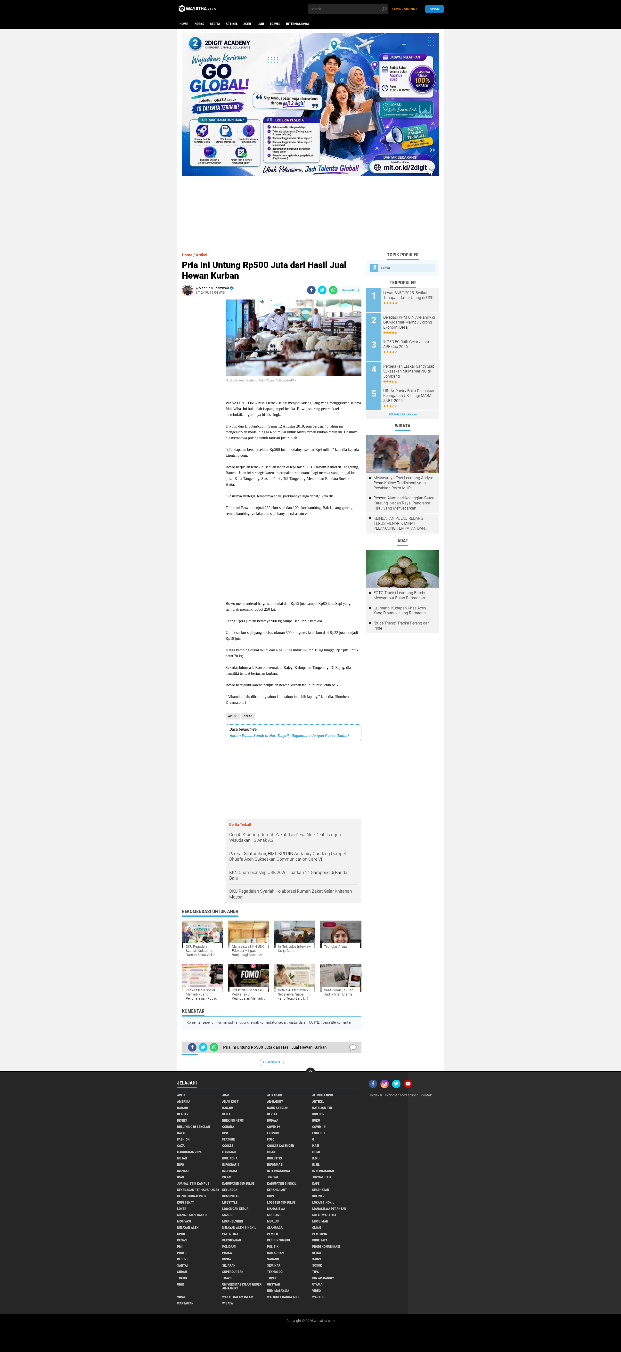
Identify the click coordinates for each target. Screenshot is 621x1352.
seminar (273, 1265)
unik (180, 1284)
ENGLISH (318, 1133)
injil (316, 1164)
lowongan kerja (235, 1209)
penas (182, 1240)
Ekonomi (273, 1133)
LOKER (181, 1209)
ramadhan (275, 1253)
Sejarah (229, 1265)
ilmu (260, 24)
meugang (274, 1215)
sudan (182, 1272)
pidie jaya (319, 1240)
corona (228, 1127)
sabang (273, 1259)
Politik (272, 1246)
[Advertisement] (310, 210)
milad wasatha (324, 1215)
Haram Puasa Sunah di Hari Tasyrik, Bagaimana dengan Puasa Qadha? (289, 735)
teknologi (275, 1272)
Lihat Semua (271, 1062)
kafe (315, 1183)
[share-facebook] (311, 290)
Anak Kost (230, 1101)
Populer (434, 8)
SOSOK (317, 1265)
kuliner (318, 1196)
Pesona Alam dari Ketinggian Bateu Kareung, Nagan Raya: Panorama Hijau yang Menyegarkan (404, 503)
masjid (227, 1215)
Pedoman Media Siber (401, 1095)
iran (180, 1177)
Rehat (317, 1253)
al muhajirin (322, 1095)
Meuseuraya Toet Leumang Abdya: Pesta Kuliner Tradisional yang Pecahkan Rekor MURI (403, 483)
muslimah (320, 1221)
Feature (228, 1139)
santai (182, 1265)
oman (316, 1228)
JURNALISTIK (321, 1177)
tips (315, 1272)
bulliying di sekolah (193, 1127)
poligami (229, 1246)
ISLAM (226, 1177)
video (316, 1291)
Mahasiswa (276, 1209)
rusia (226, 1259)
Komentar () (350, 290)
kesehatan (320, 1190)
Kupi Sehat (185, 1202)
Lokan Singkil (323, 1202)
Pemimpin (319, 1234)
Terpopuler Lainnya (403, 414)
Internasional (298, 24)
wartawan (185, 1303)
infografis (230, 1164)
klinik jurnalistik (192, 1196)
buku (316, 1120)
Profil (182, 1253)
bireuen (318, 1114)
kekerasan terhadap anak (198, 1190)
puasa (227, 1253)
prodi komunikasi (326, 1246)
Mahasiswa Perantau (329, 1209)
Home (184, 24)
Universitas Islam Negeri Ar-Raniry (242, 1286)
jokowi (272, 1177)
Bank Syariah (277, 1108)
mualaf (273, 1221)
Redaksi (376, 1095)
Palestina (230, 1234)
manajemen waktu (192, 1215)
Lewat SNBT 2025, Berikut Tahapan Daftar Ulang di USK (408, 295)
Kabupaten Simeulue (238, 1183)
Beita (226, 1114)
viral (181, 1297)
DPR (225, 1133)
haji (315, 1146)
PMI (180, 1246)
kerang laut (277, 1190)
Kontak (426, 1095)
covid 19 (273, 1127)
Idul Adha (229, 1158)
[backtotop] (310, 1072)
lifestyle (229, 1202)
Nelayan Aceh (188, 1228)
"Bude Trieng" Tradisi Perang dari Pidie (402, 626)
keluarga (229, 1190)
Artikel (232, 24)
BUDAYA (272, 1120)
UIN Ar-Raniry (323, 1278)
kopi (270, 1196)
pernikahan (231, 1240)
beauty (182, 1114)
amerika (183, 1101)
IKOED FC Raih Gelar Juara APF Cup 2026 (406, 344)
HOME (316, 1152)
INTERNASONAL (323, 1171)
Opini (181, 1234)
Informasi (275, 1164)
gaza (181, 1146)
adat (226, 1095)
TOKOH (182, 1278)
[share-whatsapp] (333, 290)
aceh (247, 24)
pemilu (272, 1234)
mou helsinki (232, 1221)
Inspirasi (229, 1171)
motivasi (184, 1221)
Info (180, 1164)
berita (215, 24)
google (227, 1146)
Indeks (199, 24)
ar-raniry (275, 1101)
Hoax (271, 1152)
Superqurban (233, 1272)
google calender (280, 1146)
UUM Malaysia (278, 1291)
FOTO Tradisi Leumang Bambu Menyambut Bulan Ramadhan (400, 595)
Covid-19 (319, 1127)
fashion (183, 1139)
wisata (227, 1303)
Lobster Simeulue (281, 1202)
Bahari (182, 1108)
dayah (182, 1133)
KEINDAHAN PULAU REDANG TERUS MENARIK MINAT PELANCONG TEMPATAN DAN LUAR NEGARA (399, 523)
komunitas (230, 1196)
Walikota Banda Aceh (284, 1297)
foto (270, 1139)
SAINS (316, 1259)
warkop (318, 1297)
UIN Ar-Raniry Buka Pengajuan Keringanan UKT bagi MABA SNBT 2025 (409, 396)
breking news (233, 1120)
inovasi (183, 1171)
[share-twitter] (322, 290)
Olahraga (275, 1228)
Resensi (183, 1259)
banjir (227, 1108)
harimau (229, 1152)
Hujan (182, 1158)
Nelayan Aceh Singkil (239, 1228)
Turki (271, 1278)
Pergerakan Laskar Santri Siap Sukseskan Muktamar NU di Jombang (408, 371)
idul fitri (274, 1158)
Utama (317, 1284)
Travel (275, 24)
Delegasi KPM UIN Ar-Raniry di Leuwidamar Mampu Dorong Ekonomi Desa (409, 322)
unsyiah (273, 1284)
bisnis (182, 1120)
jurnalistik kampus (193, 1183)
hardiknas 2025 (189, 1152)
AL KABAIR (274, 1095)
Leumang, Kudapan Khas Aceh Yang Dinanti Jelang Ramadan (400, 610)
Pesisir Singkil (279, 1240)
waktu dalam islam (237, 1297)
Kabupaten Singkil (281, 1183)
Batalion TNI (322, 1108)
